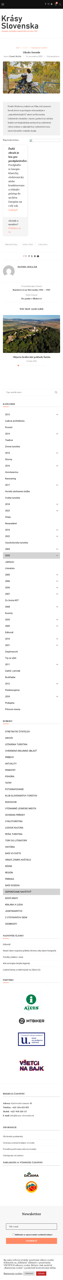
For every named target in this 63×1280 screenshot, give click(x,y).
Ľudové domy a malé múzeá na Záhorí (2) (21, 970)
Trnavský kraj (11, 245)
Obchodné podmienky (13, 1136)
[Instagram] (48, 7)
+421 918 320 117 (18, 1111)
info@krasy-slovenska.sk (22, 1115)
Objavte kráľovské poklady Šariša (31, 357)
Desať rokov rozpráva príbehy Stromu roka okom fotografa (30, 951)
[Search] (60, 4)
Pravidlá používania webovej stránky (19, 1149)
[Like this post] (26, 256)
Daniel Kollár (15, 56)
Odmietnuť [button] (29, 1273)
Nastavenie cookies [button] (13, 1273)
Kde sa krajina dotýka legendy (16, 963)
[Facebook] (45, 7)
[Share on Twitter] (32, 256)
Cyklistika (43, 245)
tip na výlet (27, 245)
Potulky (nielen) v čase (13, 957)
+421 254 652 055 (20, 1107)
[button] (5, 340)
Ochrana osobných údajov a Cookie (19, 1142)
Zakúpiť (13, 209)
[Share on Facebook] (29, 256)
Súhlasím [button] (41, 1273)
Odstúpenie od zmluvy (13, 1155)
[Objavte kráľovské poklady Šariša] (31, 334)
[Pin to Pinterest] (35, 256)
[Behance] (51, 7)
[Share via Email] (38, 256)
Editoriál (6, 944)
